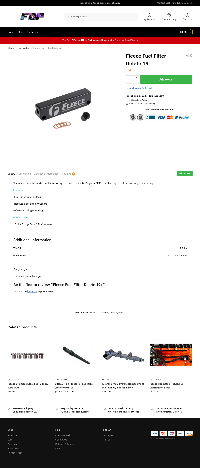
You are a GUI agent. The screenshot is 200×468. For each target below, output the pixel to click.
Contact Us (61, 439)
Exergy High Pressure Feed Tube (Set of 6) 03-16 (74, 385)
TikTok (106, 439)
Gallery (11, 173)
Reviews (66, 173)
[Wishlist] (45, 339)
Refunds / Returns (65, 444)
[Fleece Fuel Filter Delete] (187, 55)
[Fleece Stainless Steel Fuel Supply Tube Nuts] (29, 355)
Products (12, 435)
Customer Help (168, 19)
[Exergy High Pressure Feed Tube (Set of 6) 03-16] (76, 355)
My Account (149, 19)
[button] (186, 32)
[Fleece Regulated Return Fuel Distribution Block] (171, 355)
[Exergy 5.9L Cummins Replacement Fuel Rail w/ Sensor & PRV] (123, 355)
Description (24, 173)
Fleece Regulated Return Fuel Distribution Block (167, 385)
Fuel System (24, 47)
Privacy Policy (15, 452)
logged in (32, 291)
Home (11, 47)
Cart (10, 439)
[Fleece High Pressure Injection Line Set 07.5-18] (190, 55)
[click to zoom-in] (63, 108)
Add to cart (166, 79)
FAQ (57, 448)
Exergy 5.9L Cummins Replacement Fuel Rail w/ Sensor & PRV (123, 385)
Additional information (46, 173)
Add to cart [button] (28, 398)
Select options (76, 398)
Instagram (108, 435)
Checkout (187, 19)
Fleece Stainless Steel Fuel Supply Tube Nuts (28, 385)
